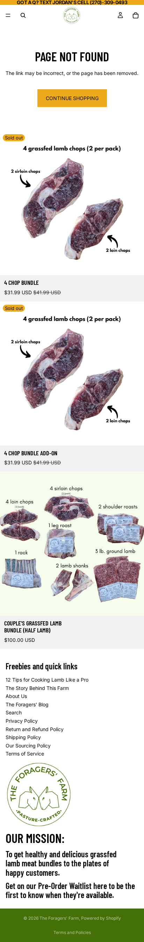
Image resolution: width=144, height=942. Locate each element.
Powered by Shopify (101, 918)
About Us (16, 696)
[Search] (23, 15)
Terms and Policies (72, 932)
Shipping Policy (23, 737)
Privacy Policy (22, 721)
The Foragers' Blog (27, 704)
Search (14, 713)
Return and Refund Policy (35, 729)
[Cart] (135, 15)
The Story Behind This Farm (37, 688)
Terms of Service (25, 754)
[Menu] (8, 15)
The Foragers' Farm (59, 918)
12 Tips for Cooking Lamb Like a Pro (47, 680)
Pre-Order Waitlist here (72, 886)
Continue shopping (72, 98)
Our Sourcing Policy (28, 746)
